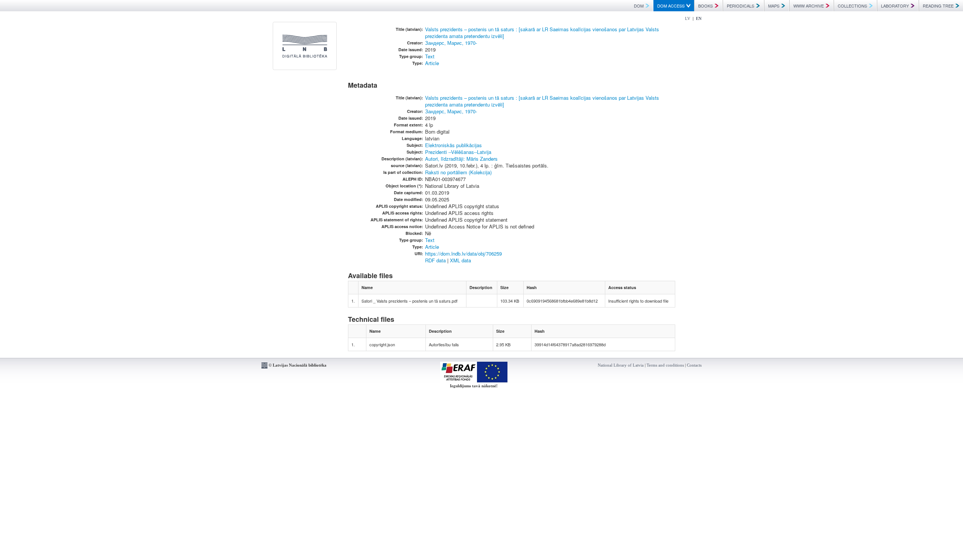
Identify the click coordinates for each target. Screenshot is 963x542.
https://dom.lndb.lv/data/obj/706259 (463, 253)
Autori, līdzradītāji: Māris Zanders (461, 158)
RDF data (435, 260)
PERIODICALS (740, 6)
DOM (639, 6)
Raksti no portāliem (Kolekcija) (458, 172)
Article (432, 63)
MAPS (773, 6)
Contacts (694, 365)
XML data (460, 260)
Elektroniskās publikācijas (453, 145)
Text (429, 56)
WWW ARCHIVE (808, 6)
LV (687, 18)
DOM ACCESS (671, 6)
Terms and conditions (665, 365)
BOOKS (705, 6)
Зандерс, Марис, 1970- (451, 42)
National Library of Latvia (621, 365)
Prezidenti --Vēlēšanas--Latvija (458, 151)
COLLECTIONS (852, 6)
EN (699, 18)
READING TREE (938, 6)
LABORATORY (895, 6)
